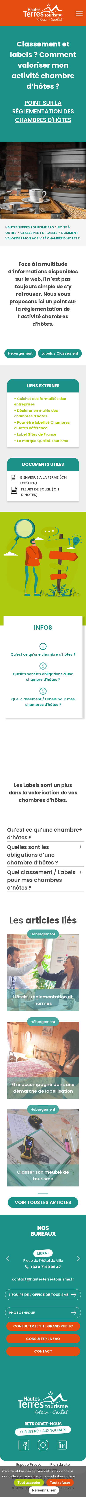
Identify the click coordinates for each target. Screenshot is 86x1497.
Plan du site (60, 1464)
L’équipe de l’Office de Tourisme (38, 1294)
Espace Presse (28, 1464)
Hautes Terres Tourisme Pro (29, 227)
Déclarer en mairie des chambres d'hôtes (36, 413)
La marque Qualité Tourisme (42, 440)
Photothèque (22, 1312)
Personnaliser (44, 1490)
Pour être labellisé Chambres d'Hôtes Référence (42, 425)
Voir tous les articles (43, 1202)
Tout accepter (28, 1482)
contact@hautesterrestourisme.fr (43, 1279)
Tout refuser (60, 1482)
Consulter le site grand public (43, 1326)
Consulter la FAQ (43, 1338)
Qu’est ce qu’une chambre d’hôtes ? (43, 654)
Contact (43, 1351)
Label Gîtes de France (36, 434)
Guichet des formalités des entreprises (40, 401)
